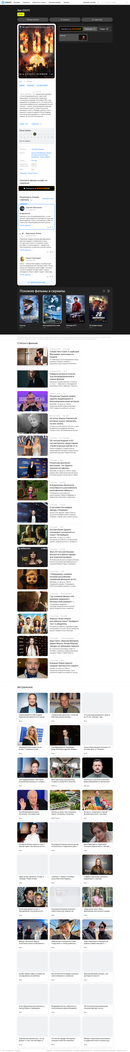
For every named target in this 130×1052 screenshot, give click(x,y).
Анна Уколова (43, 155)
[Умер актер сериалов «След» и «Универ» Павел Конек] (32, 870)
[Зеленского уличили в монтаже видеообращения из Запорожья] (97, 773)
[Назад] (104, 291)
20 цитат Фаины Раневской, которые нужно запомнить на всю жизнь (63, 421)
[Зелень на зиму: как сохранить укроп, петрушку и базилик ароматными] (65, 805)
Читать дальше (25, 225)
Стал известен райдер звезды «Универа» (61, 508)
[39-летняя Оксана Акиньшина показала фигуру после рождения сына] (97, 999)
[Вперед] (108, 291)
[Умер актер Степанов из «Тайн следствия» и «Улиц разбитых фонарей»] (65, 934)
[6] (38, 137)
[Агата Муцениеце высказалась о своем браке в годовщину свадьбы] (32, 999)
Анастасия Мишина (38, 153)
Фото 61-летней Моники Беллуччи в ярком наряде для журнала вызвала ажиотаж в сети (63, 554)
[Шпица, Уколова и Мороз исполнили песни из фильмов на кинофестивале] (32, 934)
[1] (21, 137)
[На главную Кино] (7, 2)
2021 (20, 81)
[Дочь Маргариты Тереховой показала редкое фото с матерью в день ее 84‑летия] (97, 837)
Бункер (22, 325)
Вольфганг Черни (37, 157)
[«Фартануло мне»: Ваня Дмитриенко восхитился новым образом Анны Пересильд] (97, 902)
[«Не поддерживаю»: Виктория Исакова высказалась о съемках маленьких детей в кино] (32, 773)
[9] (48, 137)
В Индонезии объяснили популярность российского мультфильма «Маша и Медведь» (63, 488)
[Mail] (3, 2)
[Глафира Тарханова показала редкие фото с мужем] (97, 870)
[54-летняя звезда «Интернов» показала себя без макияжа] (65, 1031)
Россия (34, 160)
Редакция (49, 1050)
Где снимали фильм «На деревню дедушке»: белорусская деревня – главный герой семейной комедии (62, 599)
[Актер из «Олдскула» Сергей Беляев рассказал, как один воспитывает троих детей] (97, 805)
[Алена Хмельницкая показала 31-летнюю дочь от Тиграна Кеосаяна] (97, 740)
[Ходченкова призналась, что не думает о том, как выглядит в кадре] (32, 1031)
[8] (45, 137)
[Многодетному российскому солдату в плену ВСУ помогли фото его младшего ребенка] (65, 773)
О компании (9, 1050)
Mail (3, 1050)
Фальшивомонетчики (51, 325)
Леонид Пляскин (37, 149)
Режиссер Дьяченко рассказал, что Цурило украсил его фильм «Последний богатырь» (61, 465)
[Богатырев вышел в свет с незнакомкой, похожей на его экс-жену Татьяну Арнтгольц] (32, 902)
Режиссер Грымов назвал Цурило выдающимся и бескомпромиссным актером (64, 399)
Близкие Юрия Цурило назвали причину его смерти (64, 664)
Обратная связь (121, 1050)
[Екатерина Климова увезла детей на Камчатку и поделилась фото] (65, 837)
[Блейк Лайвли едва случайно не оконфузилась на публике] (32, 967)
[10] (52, 137)
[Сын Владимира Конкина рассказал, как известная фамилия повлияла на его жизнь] (32, 805)
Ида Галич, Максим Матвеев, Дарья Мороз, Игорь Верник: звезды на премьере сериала (64, 643)
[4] (32, 137)
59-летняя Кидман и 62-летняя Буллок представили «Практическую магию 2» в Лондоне (64, 443)
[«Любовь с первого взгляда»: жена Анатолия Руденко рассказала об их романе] (65, 870)
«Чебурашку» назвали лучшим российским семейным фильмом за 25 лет (63, 577)
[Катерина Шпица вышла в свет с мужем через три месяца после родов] (32, 837)
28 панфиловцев (95, 325)
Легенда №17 (71, 325)
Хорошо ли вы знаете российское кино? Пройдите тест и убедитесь (64, 621)
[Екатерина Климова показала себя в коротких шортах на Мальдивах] (65, 902)
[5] (35, 137)
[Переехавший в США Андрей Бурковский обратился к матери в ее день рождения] (32, 708)
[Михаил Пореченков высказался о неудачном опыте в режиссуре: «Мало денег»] (97, 1031)
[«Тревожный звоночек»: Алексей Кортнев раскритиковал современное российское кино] (65, 708)
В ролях (22, 153)
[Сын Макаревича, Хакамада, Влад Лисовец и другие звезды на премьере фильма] (65, 740)
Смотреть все (47, 198)
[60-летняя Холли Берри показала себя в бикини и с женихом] (65, 967)
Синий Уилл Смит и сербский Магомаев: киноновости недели (64, 354)
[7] (42, 137)
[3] (28, 137)
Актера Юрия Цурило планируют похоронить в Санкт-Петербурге (62, 532)
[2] (25, 137)
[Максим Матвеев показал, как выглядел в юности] (97, 967)
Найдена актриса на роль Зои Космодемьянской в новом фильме (62, 376)
